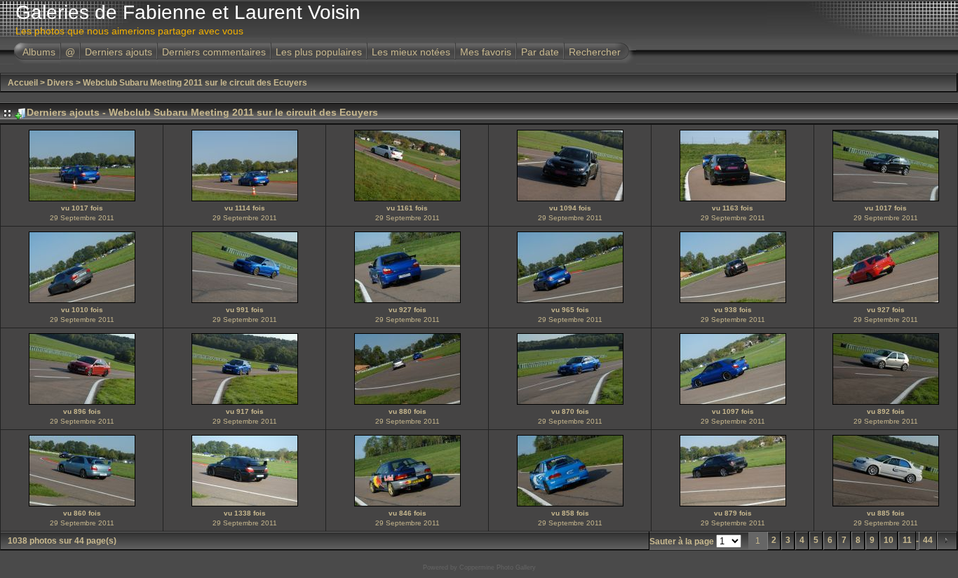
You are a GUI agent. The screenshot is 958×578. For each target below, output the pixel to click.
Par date (540, 52)
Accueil (23, 83)
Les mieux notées (411, 52)
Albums (38, 52)
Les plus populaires (319, 52)
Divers (60, 83)
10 (888, 540)
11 (907, 540)
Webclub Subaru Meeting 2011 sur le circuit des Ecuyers (195, 83)
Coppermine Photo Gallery (497, 567)
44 (928, 540)
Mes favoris (485, 52)
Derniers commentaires (214, 52)
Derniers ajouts (118, 52)
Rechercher (595, 52)
